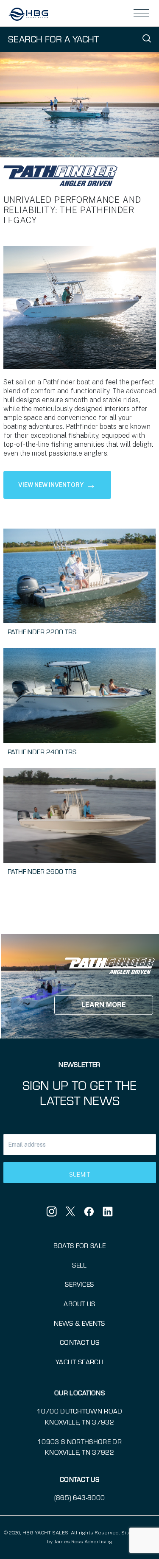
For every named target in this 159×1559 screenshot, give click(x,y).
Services (79, 1283)
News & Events (79, 1322)
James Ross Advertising (83, 1542)
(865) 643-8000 (79, 1497)
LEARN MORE (103, 1005)
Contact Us (79, 1342)
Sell (79, 1264)
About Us (79, 1303)
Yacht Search (79, 1361)
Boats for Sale (79, 1245)
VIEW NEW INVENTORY (57, 484)
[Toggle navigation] (142, 13)
